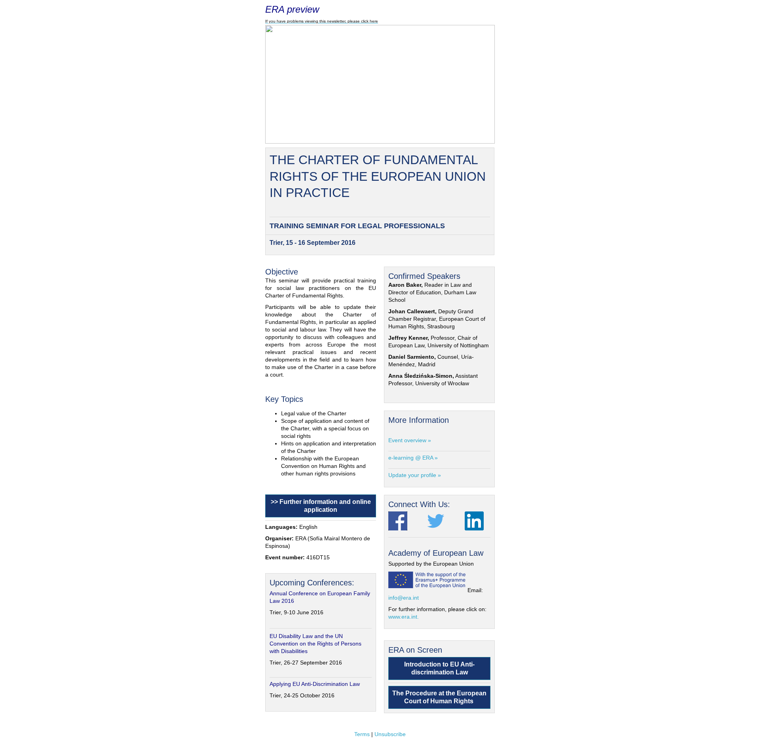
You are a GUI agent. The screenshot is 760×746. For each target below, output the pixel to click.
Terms (362, 734)
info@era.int (403, 598)
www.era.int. (403, 616)
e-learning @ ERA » (413, 457)
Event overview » (409, 440)
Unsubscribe (390, 734)
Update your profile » (414, 475)
